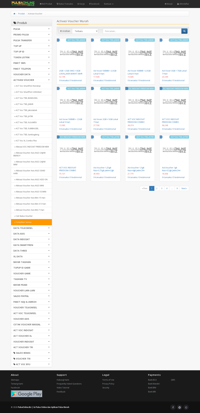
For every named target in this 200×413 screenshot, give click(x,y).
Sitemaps (15, 380)
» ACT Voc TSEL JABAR (23, 104)
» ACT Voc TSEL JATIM (23, 116)
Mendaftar (184, 3)
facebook (94, 3)
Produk (21, 13)
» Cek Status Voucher (23, 216)
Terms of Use (108, 380)
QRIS (173, 380)
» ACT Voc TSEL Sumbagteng (26, 134)
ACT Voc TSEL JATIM (110, 137)
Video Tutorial (63, 387)
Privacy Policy (108, 383)
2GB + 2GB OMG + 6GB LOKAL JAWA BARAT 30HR (70, 72)
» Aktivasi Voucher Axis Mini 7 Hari (28, 210)
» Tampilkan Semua (22, 222)
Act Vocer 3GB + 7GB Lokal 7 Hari (174, 72)
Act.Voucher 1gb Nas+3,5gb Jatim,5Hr (171, 169)
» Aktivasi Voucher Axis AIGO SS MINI (29, 191)
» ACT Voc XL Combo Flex (25, 140)
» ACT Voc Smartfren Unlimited (27, 92)
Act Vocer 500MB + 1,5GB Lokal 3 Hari (70, 120)
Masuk (169, 3)
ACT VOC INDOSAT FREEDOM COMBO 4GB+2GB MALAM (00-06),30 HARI (138, 123)
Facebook (15, 387)
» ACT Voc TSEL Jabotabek (25, 110)
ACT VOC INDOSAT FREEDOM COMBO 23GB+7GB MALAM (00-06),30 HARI (172, 123)
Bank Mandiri (154, 383)
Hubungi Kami (63, 380)
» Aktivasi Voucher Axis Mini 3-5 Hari (29, 204)
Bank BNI (152, 387)
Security (105, 387)
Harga (82, 3)
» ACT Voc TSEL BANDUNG (25, 98)
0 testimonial (76, 80)
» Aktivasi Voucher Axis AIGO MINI (28, 185)
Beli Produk (46, 3)
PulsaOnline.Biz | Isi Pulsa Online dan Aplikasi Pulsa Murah (43, 407)
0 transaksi (64, 80)
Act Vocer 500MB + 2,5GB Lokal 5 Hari (104, 72)
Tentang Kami (17, 383)
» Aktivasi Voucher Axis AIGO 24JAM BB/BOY (29, 154)
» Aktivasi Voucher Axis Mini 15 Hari (29, 197)
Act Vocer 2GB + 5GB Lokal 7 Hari (105, 120)
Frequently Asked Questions (69, 383)
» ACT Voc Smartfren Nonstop (27, 86)
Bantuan (108, 3)
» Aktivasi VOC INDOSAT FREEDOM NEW (31, 146)
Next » (184, 188)
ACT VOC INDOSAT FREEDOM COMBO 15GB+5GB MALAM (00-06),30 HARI (69, 172)
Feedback (61, 391)
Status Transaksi (65, 3)
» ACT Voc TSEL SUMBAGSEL (26, 128)
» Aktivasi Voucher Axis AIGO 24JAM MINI (29, 163)
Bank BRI (152, 391)
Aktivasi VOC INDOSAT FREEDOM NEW (137, 88)
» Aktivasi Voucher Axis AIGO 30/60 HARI (29, 172)
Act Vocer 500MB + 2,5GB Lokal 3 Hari (139, 72)
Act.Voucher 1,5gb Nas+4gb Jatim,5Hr (136, 169)
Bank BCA (152, 380)
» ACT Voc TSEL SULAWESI (25, 122)
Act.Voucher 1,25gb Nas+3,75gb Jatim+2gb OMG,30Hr (103, 170)
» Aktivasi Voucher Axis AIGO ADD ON (30, 179)
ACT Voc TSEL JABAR (76, 40)
